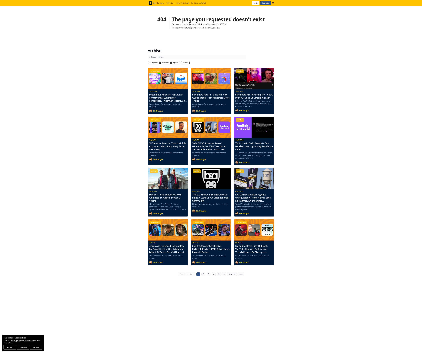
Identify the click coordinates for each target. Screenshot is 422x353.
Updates (175, 63)
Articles (185, 63)
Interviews (165, 63)
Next (231, 274)
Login (255, 3)
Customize (23, 347)
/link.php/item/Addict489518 (211, 24)
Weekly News (154, 63)
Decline (36, 347)
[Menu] (273, 2)
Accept (9, 347)
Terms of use (29, 341)
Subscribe (265, 3)
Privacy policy (16, 341)
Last (241, 274)
